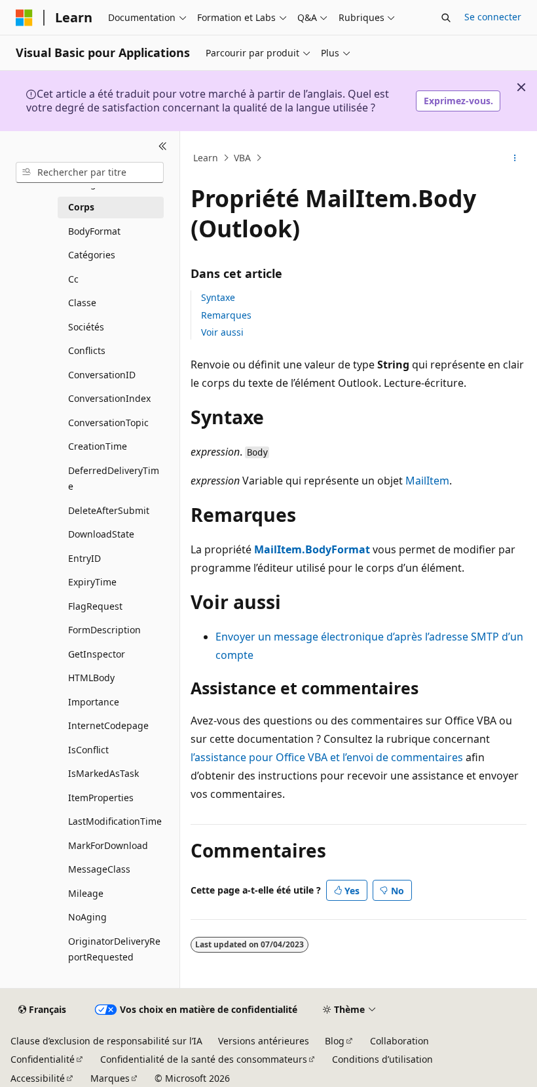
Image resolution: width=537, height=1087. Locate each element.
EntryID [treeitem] (84, 558)
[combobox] (90, 172)
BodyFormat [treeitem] (94, 231)
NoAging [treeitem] (87, 917)
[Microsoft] (24, 17)
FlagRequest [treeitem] (95, 606)
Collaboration (399, 1041)
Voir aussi (222, 332)
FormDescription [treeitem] (104, 629)
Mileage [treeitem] (85, 893)
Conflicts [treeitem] (86, 350)
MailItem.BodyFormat (312, 549)
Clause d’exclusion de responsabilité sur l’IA (106, 1041)
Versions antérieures (263, 1041)
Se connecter (492, 16)
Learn (205, 157)
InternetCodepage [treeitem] (108, 725)
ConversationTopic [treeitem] (108, 422)
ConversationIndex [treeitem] (109, 398)
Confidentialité (42, 1059)
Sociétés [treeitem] (86, 327)
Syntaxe (218, 297)
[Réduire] (162, 146)
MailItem (427, 480)
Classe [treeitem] (82, 302)
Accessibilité (37, 1078)
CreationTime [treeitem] (97, 446)
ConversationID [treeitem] (102, 374)
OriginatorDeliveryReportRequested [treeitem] (114, 949)
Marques (110, 1078)
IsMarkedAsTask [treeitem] (103, 773)
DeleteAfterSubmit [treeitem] (108, 510)
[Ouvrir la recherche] (446, 18)
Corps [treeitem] (81, 207)
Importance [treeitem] (93, 702)
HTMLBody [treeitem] (91, 677)
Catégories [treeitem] (91, 254)
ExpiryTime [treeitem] (92, 582)
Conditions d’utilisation (382, 1059)
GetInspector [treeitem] (96, 654)
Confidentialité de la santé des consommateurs (203, 1059)
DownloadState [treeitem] (101, 534)
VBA (242, 157)
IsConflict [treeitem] (88, 749)
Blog (334, 1041)
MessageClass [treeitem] (99, 869)
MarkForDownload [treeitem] (108, 845)
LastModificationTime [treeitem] (115, 821)
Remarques (226, 315)
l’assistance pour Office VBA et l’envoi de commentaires (327, 757)
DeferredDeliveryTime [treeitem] (113, 478)
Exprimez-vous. (458, 100)
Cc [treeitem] (73, 279)
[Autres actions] (515, 158)
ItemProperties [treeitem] (101, 797)
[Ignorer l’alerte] (521, 87)
